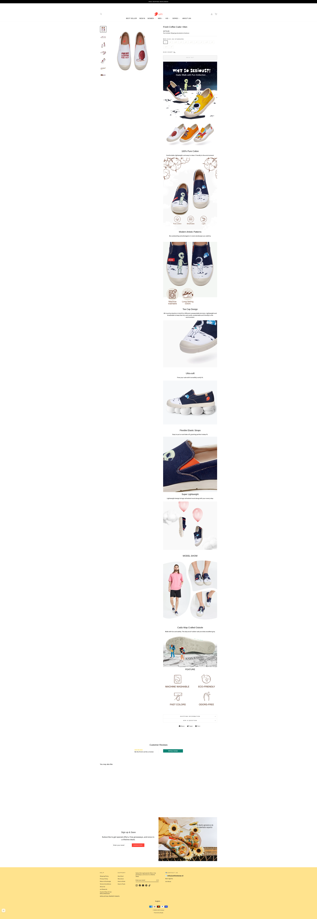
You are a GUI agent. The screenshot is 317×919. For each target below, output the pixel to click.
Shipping (173, 33)
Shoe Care (121, 879)
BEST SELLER (131, 18)
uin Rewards (103, 889)
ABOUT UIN (186, 18)
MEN (160, 18)
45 (212, 42)
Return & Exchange (105, 881)
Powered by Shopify (158, 912)
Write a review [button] (173, 751)
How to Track (121, 884)
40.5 (175, 42)
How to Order (121, 881)
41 (181, 42)
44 (201, 42)
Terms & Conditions (105, 884)
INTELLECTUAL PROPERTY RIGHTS (109, 896)
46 (171, 47)
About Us (102, 886)
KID (167, 18)
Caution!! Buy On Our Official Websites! (106, 892)
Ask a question (190, 720)
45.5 (166, 47)
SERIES (175, 18)
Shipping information (190, 716)
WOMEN (151, 18)
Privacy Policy (104, 879)
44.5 (206, 42)
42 (186, 42)
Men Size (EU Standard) (173, 39)
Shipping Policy (104, 876)
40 (170, 42)
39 (165, 42)
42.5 (191, 42)
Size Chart (121, 876)
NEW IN (142, 18)
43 (196, 42)
